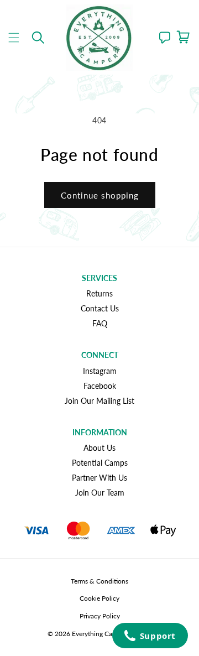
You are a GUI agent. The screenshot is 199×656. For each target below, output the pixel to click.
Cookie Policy (99, 598)
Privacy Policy (100, 616)
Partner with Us (99, 477)
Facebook (99, 386)
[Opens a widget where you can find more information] (150, 636)
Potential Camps (100, 462)
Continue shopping (100, 195)
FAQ (99, 323)
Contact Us (100, 308)
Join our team (99, 492)
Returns (99, 293)
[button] (14, 37)
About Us (99, 447)
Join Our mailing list (99, 400)
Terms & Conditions (99, 581)
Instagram (100, 371)
